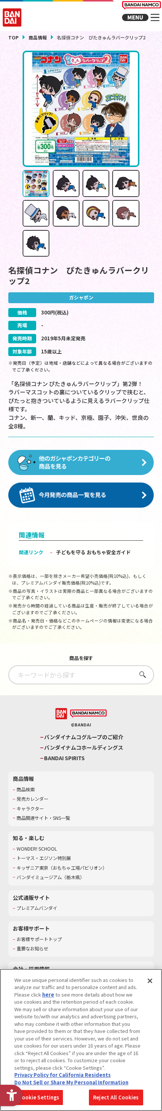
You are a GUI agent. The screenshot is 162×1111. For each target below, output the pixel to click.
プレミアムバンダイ (37, 908)
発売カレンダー (32, 799)
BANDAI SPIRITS (64, 758)
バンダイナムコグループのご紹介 (83, 737)
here (48, 994)
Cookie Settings (39, 1097)
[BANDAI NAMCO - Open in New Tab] (88, 714)
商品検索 (26, 789)
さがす (140, 674)
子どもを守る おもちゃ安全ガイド (93, 552)
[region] (81, 1040)
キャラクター (30, 809)
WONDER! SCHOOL (37, 849)
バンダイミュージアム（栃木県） (50, 877)
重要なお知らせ (32, 949)
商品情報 (38, 37)
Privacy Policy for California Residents (62, 1074)
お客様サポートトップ (39, 939)
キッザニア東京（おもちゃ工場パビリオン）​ (62, 868)
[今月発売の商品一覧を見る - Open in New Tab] (81, 496)
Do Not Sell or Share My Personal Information (71, 1082)
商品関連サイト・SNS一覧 (43, 818)
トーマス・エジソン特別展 (44, 858)
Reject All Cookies (116, 1097)
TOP (13, 37)
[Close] (150, 981)
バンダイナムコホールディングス (83, 747)
